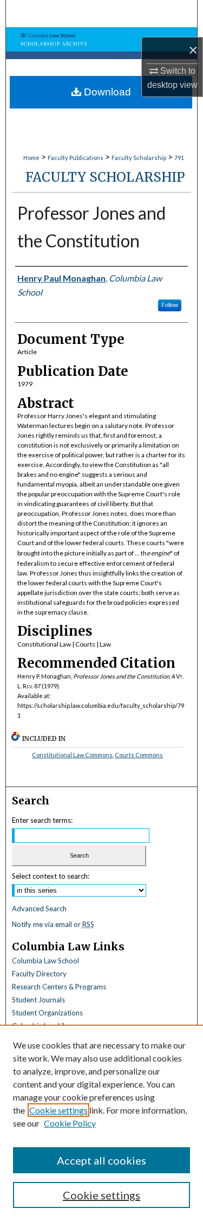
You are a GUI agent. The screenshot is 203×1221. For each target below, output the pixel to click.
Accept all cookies (101, 1160)
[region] (101, 1123)
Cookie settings (58, 1110)
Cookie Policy (70, 1123)
